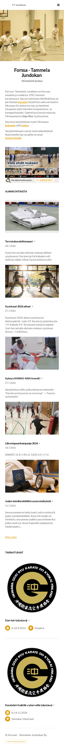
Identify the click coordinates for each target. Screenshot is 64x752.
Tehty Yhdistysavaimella (16, 741)
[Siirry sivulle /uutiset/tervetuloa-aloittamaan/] (32, 165)
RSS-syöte (11, 537)
